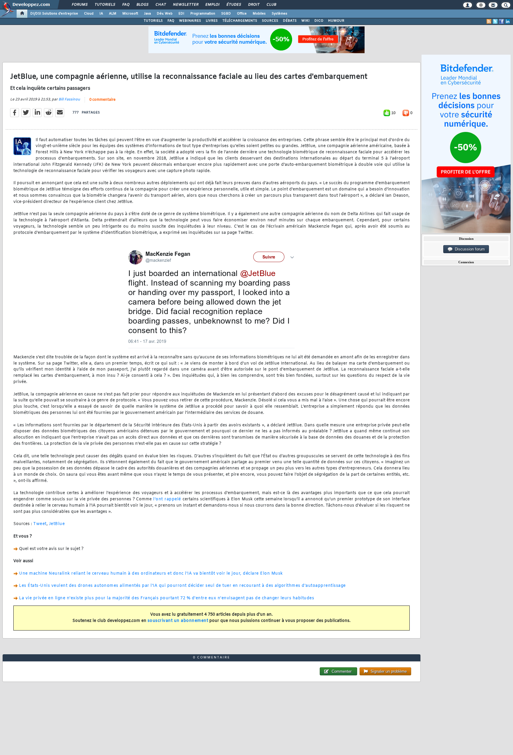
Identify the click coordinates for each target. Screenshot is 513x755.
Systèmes (279, 14)
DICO (318, 21)
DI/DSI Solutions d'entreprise (54, 14)
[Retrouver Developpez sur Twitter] (495, 21)
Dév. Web (164, 14)
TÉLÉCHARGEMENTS (239, 21)
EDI (181, 14)
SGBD (226, 14)
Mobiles (259, 14)
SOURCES (270, 21)
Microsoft (130, 14)
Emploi (212, 4)
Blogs (142, 4)
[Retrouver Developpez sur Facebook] (501, 21)
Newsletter (185, 4)
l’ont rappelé (167, 499)
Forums (79, 4)
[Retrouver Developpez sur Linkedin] (507, 21)
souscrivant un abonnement (178, 621)
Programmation (202, 14)
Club (271, 4)
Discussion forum (468, 249)
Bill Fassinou (69, 99)
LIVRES (212, 21)
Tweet (40, 524)
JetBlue (57, 524)
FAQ (125, 4)
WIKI (305, 21)
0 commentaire (102, 99)
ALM (112, 14)
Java (147, 14)
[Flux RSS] (489, 21)
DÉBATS (290, 21)
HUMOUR (336, 21)
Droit (253, 4)
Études (233, 4)
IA (101, 14)
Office (242, 14)
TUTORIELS (153, 21)
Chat (160, 4)
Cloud (89, 14)
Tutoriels (104, 4)
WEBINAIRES (190, 21)
